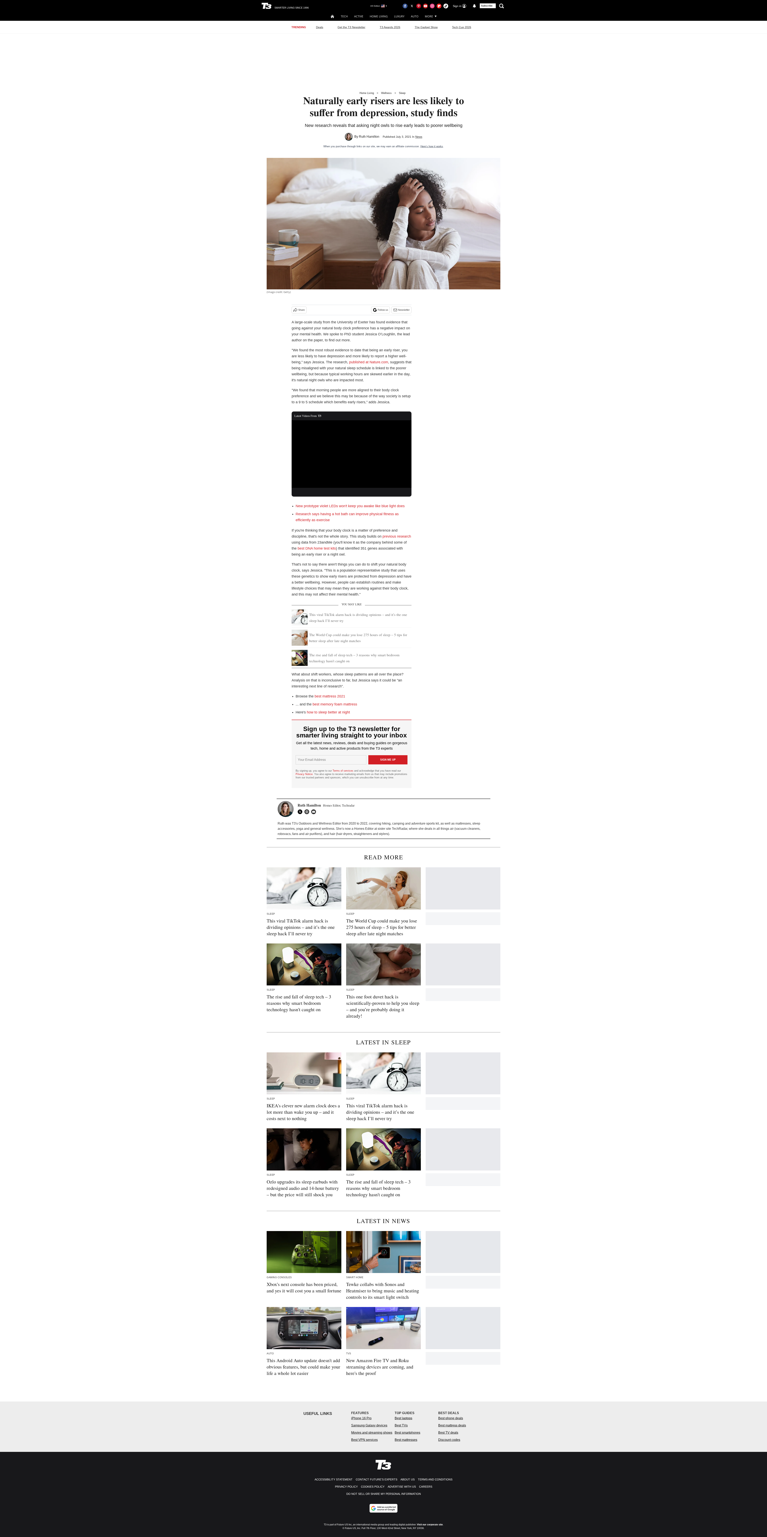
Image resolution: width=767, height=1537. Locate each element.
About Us (407, 1479)
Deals (319, 27)
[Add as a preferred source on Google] (383, 1508)
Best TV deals (448, 1432)
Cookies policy (372, 1486)
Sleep (402, 93)
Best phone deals (450, 1418)
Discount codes (449, 1439)
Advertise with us (402, 1486)
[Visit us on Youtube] (425, 6)
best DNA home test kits (317, 548)
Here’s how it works (431, 146)
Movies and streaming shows (371, 1432)
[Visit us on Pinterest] (418, 6)
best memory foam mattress (335, 704)
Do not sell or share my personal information (383, 1493)
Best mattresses (406, 1439)
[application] (351, 454)
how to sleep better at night (328, 712)
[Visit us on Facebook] (405, 6)
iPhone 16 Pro (361, 1418)
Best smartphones (407, 1432)
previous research (397, 536)
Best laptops (403, 1418)
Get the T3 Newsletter (351, 27)
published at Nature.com (368, 362)
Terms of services (343, 770)
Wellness (386, 93)
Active (358, 16)
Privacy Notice (304, 774)
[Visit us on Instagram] (432, 6)
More (429, 16)
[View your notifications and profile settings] (474, 6)
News (418, 136)
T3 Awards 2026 (390, 27)
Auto (414, 16)
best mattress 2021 (330, 696)
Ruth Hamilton (369, 136)
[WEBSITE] (307, 811)
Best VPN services (364, 1439)
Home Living (379, 16)
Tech (344, 16)
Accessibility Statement (334, 1479)
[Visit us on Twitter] (411, 6)
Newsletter (404, 310)
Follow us (383, 310)
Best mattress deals (452, 1425)
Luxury (399, 16)
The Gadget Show (426, 27)
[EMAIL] (314, 811)
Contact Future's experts (376, 1479)
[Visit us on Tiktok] (445, 6)
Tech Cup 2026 (461, 27)
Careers (425, 1486)
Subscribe (487, 5)
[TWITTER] (301, 811)
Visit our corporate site (430, 1524)
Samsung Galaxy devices (369, 1425)
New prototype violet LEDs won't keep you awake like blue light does (350, 506)
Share (301, 310)
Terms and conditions (435, 1479)
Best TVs (401, 1425)
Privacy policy (346, 1486)
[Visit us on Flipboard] (439, 6)
